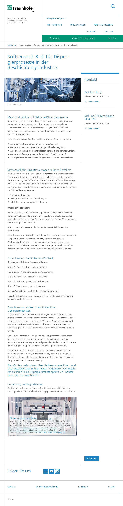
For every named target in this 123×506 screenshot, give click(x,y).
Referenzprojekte (103, 25)
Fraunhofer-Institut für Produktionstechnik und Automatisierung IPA (17, 20)
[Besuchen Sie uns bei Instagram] (57, 471)
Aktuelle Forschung (83, 38)
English (109, 32)
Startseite (12, 45)
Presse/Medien (54, 25)
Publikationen (78, 25)
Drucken (92, 459)
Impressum (83, 487)
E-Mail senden (93, 101)
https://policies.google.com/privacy (48, 432)
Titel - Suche (113, 6)
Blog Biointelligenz (56, 18)
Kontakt (92, 32)
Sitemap (111, 487)
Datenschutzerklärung (47, 487)
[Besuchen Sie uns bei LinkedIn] (46, 471)
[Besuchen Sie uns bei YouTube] (51, 471)
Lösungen (54, 38)
